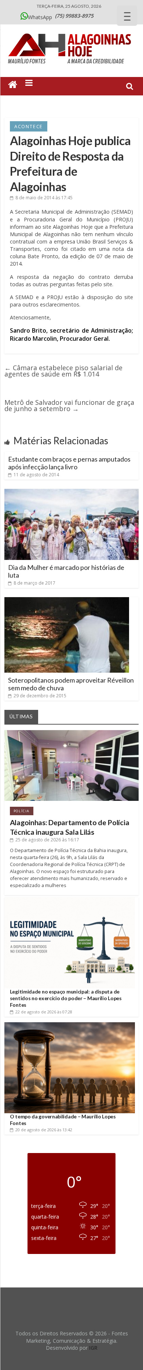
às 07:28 (43, 1012)
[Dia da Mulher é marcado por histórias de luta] (71, 492)
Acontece (28, 126)
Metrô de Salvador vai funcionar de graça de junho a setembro (69, 405)
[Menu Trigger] (127, 16)
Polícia (22, 811)
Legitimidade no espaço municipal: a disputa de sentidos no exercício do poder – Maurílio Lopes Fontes (66, 998)
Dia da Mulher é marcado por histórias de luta (66, 571)
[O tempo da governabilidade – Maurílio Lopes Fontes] (69, 1025)
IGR (93, 1347)
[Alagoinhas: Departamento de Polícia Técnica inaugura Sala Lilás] (71, 732)
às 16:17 (47, 840)
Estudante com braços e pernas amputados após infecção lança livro (69, 463)
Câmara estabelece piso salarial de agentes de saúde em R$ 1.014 (63, 370)
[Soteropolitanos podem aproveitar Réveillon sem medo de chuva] (66, 600)
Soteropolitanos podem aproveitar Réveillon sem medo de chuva (71, 684)
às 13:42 (43, 1129)
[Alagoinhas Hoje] (71, 31)
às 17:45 (44, 198)
